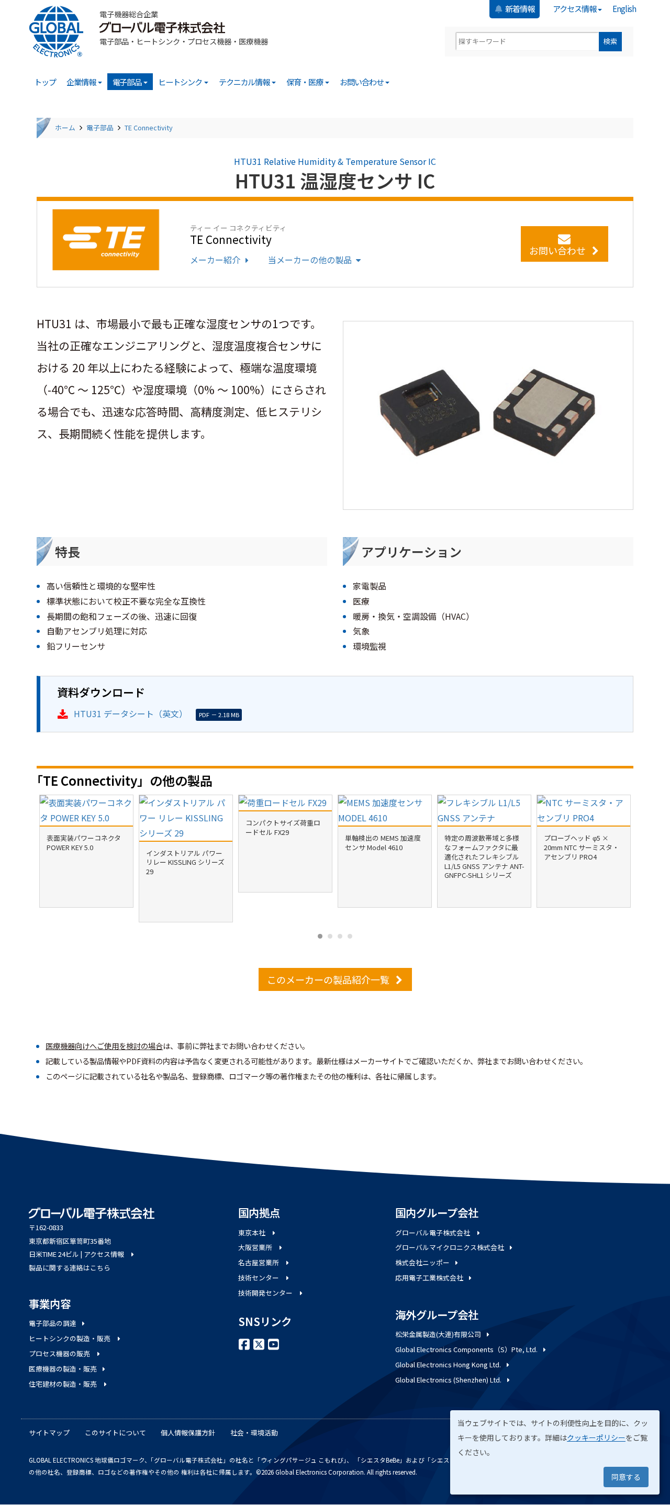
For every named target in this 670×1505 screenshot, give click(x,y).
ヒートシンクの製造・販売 (70, 1338)
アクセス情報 (575, 8)
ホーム (65, 127)
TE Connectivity (149, 127)
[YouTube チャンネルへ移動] (273, 1343)
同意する (626, 1476)
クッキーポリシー (596, 1437)
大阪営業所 (256, 1247)
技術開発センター (266, 1293)
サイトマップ (49, 1432)
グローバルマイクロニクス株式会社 (449, 1247)
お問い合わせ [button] (557, 250)
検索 (610, 41)
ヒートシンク (180, 81)
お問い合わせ (362, 81)
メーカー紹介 (215, 259)
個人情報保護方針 (188, 1432)
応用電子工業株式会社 (429, 1278)
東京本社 (252, 1233)
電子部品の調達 (52, 1323)
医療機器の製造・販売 (63, 1369)
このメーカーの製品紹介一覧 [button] (328, 979)
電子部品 (128, 81)
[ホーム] (60, 31)
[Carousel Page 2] (330, 936)
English (624, 8)
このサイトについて (115, 1432)
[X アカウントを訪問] (259, 1343)
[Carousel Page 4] (350, 936)
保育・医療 (305, 81)
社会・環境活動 (254, 1432)
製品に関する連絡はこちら (69, 1268)
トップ (45, 81)
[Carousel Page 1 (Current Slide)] (320, 936)
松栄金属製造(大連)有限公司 (438, 1334)
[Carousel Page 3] (340, 936)
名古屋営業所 (259, 1262)
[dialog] (555, 1452)
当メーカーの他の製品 (310, 259)
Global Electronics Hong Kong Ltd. (448, 1364)
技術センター (259, 1278)
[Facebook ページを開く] (244, 1343)
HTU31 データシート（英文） (130, 713)
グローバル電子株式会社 (433, 1233)
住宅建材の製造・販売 (63, 1384)
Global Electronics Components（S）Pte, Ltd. (466, 1349)
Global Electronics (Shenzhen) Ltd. (448, 1380)
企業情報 (81, 81)
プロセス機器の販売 (60, 1353)
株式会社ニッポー (422, 1262)
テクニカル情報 (245, 81)
